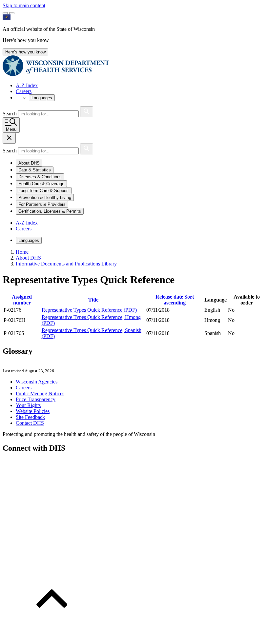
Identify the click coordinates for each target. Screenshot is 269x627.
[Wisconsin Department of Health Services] (56, 74)
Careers (23, 91)
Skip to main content (24, 5)
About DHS (28, 258)
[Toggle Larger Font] (5, 13)
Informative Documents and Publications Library (66, 263)
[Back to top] (52, 621)
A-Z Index (27, 85)
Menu (11, 129)
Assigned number (22, 299)
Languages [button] (41, 97)
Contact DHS (30, 423)
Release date (174, 299)
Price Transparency (35, 399)
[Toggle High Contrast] (11, 13)
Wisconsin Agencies (36, 381)
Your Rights (28, 405)
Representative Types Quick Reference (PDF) (89, 310)
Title (93, 300)
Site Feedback (30, 417)
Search (10, 113)
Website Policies (33, 411)
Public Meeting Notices (40, 393)
